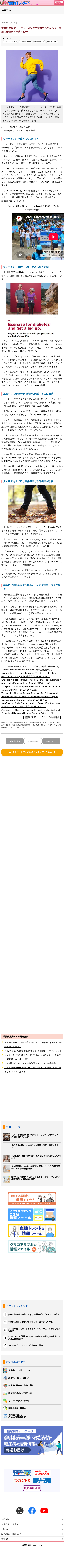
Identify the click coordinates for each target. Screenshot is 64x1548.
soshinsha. (37, 1545)
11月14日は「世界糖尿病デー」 (19, 127)
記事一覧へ (33, 741)
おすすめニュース (10, 41)
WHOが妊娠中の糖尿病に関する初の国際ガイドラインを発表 (33, 1051)
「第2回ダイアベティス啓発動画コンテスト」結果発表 (30, 1063)
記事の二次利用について (11, 1534)
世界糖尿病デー (25, 41)
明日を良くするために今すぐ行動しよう (22, 130)
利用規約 (5, 1519)
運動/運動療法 (52, 41)
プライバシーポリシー (10, 1524)
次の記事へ (50, 741)
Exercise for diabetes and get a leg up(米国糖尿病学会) (27, 669)
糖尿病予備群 (39, 41)
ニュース (6, 9)
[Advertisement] (32, 894)
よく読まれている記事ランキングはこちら (32, 752)
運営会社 (5, 1539)
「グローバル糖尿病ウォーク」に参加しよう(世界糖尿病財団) (30, 666)
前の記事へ (15, 741)
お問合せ (5, 1529)
